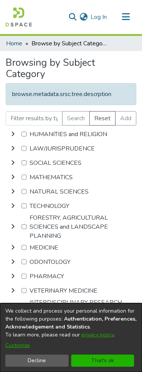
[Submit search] (72, 17)
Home (14, 43)
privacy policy (97, 334)
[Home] (19, 17)
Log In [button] (99, 17)
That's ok (102, 360)
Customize (17, 345)
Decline (37, 360)
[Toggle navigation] (125, 17)
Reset (102, 118)
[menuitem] (83, 17)
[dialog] (71, 337)
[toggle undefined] (13, 134)
